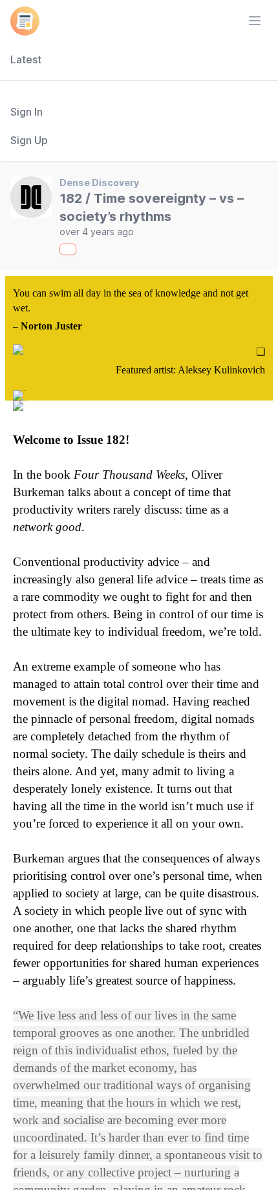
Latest (25, 59)
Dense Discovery (99, 182)
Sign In (26, 111)
